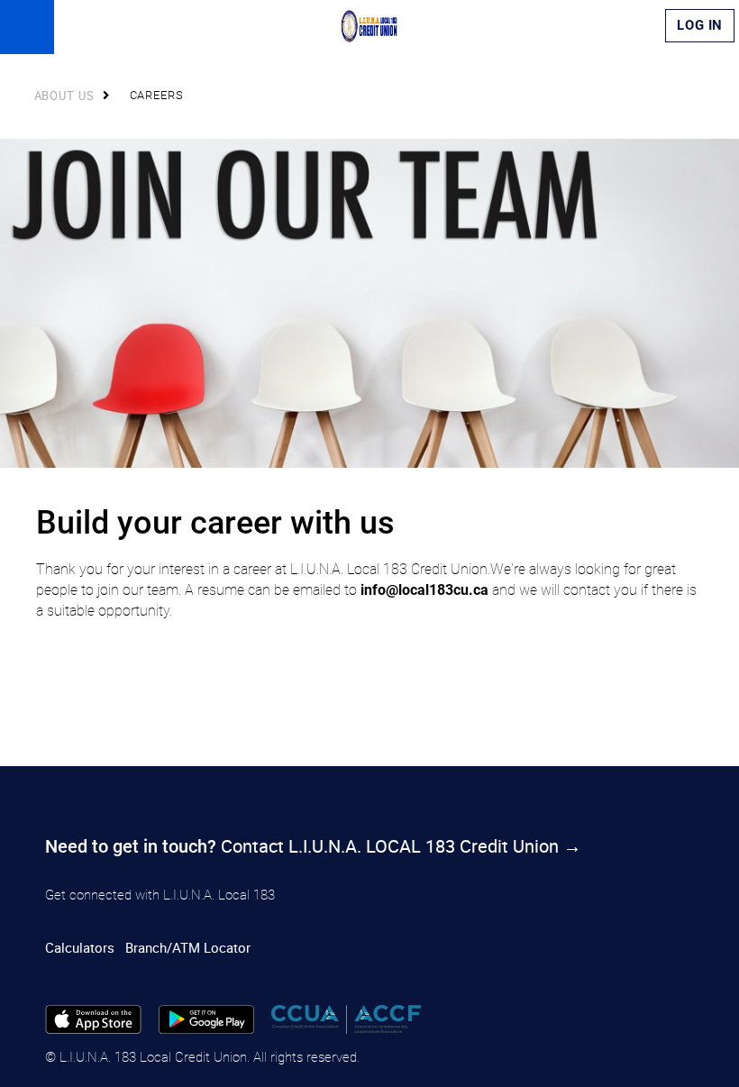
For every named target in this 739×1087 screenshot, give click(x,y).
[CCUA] (345, 1018)
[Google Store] (207, 1018)
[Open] (27, 27)
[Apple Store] (93, 1018)
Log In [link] (700, 25)
